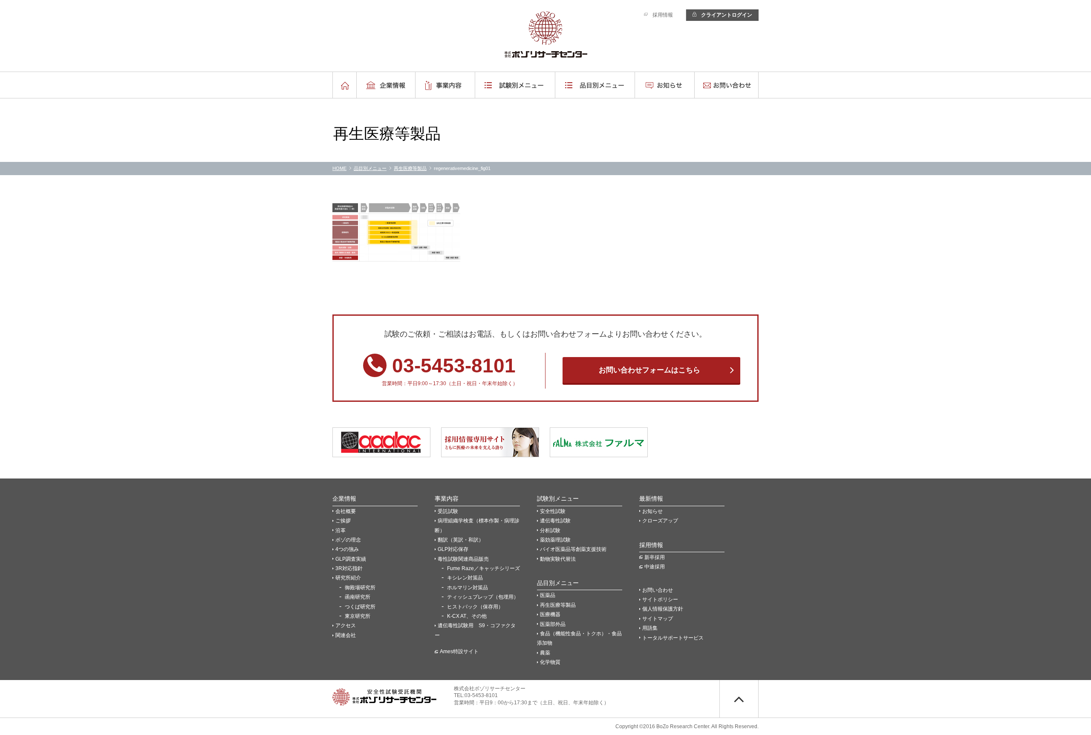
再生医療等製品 (410, 168)
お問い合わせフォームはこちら (649, 370)
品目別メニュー (370, 168)
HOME (339, 168)
